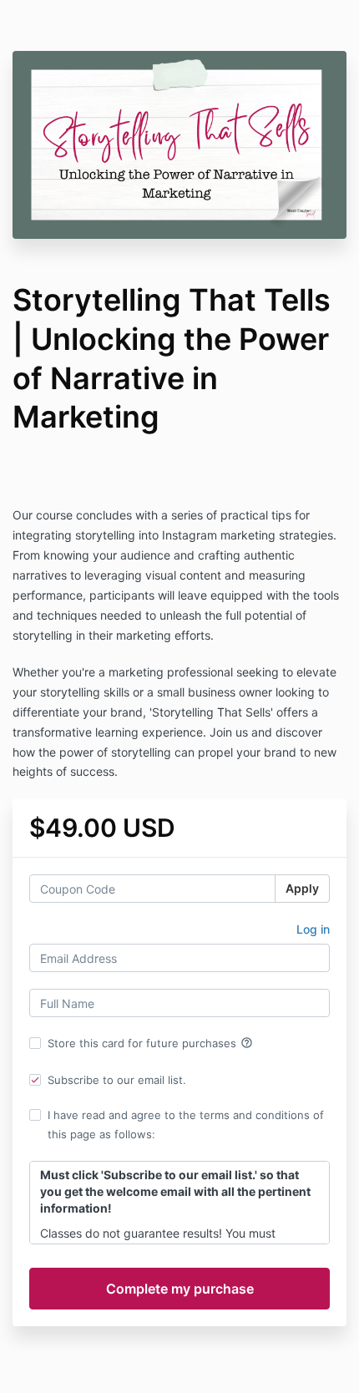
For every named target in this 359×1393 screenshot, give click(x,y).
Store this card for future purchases (150, 1043)
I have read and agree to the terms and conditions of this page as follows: (186, 1124)
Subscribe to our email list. (117, 1080)
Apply (302, 888)
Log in (313, 929)
